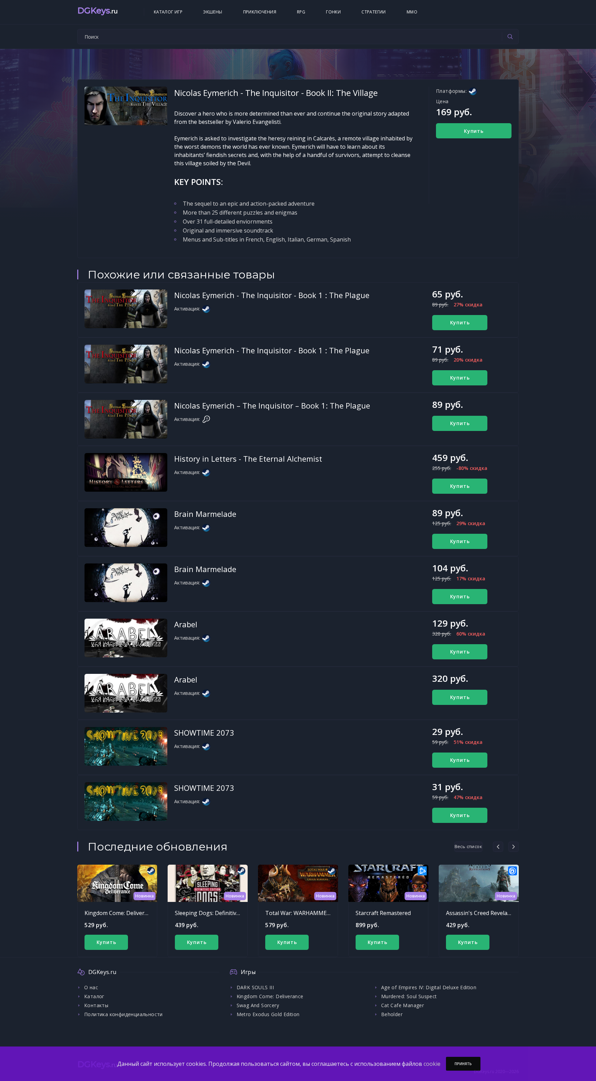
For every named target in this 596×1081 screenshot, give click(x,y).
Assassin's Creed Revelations (483, 913)
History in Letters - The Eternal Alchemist (248, 458)
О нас (91, 987)
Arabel (185, 624)
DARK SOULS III (255, 987)
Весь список (468, 846)
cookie (432, 1064)
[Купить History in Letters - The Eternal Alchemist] (126, 472)
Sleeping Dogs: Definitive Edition (217, 913)
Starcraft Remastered (383, 913)
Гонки (333, 12)
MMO (412, 12)
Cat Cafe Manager (402, 1005)
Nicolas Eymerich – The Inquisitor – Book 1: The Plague (272, 405)
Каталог (94, 996)
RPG (301, 12)
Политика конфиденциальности (123, 1014)
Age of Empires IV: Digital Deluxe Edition (428, 987)
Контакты (96, 1005)
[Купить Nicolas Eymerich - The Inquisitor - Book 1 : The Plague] (126, 308)
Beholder (392, 1014)
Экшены (212, 12)
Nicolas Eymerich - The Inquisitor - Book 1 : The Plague (271, 295)
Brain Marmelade (205, 514)
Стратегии (373, 12)
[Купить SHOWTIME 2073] (126, 746)
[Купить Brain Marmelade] (126, 527)
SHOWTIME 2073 (204, 732)
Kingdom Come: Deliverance (121, 913)
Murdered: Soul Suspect (409, 996)
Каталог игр (168, 12)
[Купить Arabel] (126, 638)
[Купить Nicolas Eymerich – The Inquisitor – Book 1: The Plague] (126, 419)
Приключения (259, 12)
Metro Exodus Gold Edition (268, 1014)
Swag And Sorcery (258, 1005)
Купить (474, 131)
